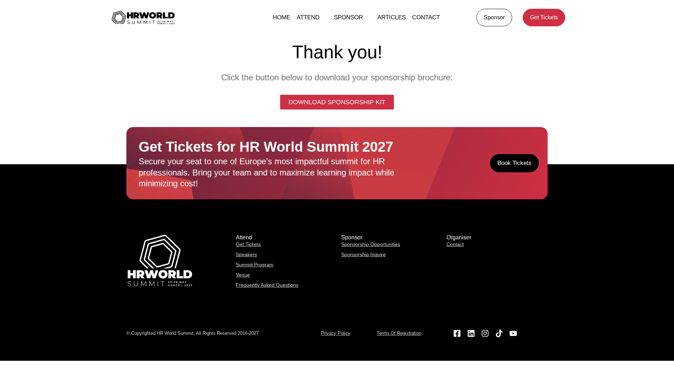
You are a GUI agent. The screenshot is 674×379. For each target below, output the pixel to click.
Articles (391, 17)
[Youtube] (513, 333)
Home (281, 17)
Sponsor (348, 17)
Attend (308, 17)
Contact (426, 17)
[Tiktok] (499, 333)
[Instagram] (485, 333)
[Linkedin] (471, 333)
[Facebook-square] (457, 333)
